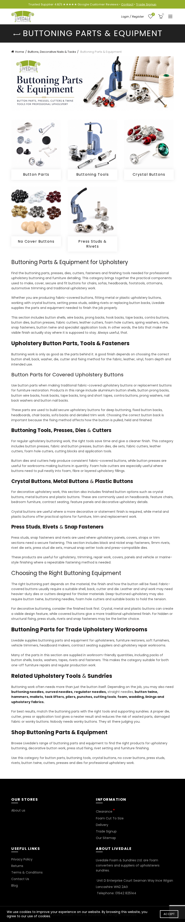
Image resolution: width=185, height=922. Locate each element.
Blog (14, 885)
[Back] (17, 34)
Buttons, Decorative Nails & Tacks (52, 52)
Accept (169, 914)
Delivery (102, 825)
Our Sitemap (106, 838)
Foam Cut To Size (110, 818)
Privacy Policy (21, 859)
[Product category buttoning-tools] (92, 174)
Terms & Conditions (27, 872)
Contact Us (20, 879)
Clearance (104, 811)
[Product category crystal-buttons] (149, 174)
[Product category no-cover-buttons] (36, 241)
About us (18, 810)
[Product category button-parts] (36, 174)
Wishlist (153, 14)
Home (19, 52)
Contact (127, 4)
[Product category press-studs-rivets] (92, 244)
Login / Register (132, 16)
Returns (17, 866)
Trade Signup (146, 4)
